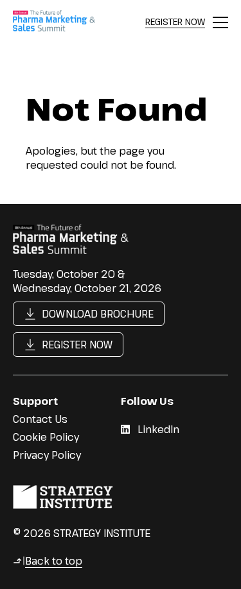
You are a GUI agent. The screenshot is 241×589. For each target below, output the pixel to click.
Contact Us (40, 419)
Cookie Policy (46, 437)
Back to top (47, 561)
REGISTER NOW (175, 21)
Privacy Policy (47, 455)
